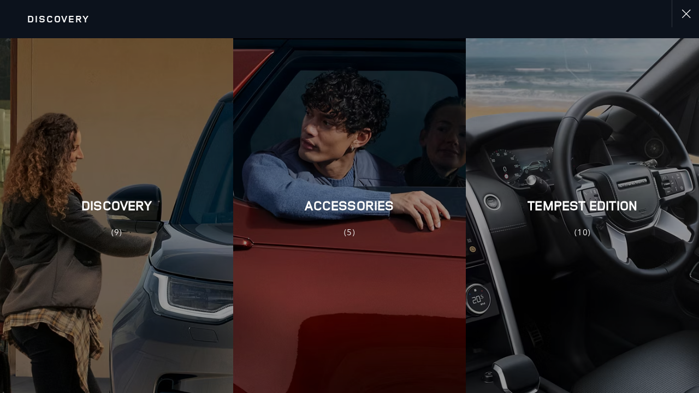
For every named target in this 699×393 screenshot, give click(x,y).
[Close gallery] (685, 13)
